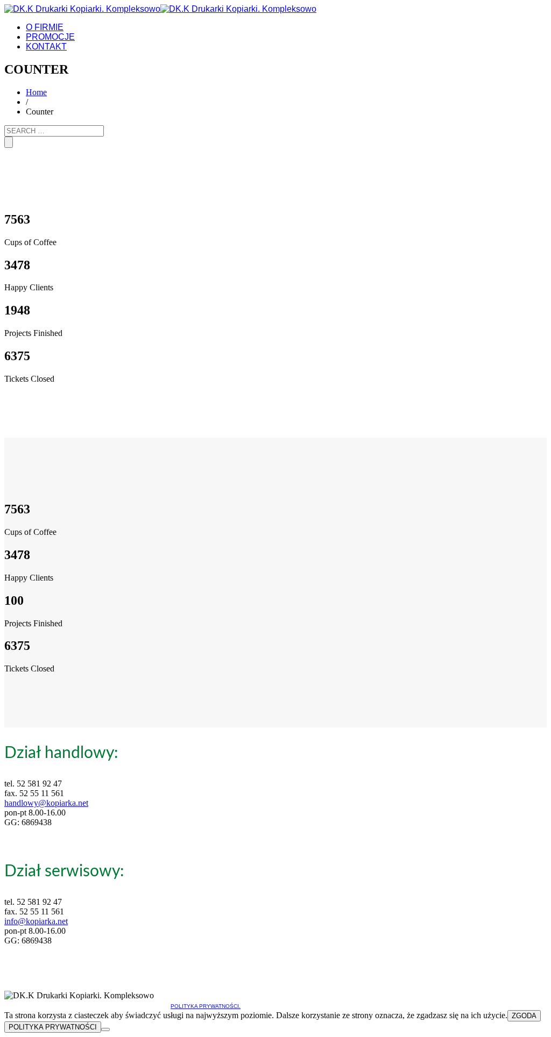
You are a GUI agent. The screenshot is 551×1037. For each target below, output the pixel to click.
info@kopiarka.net (36, 921)
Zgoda (524, 1016)
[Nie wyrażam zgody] (105, 1029)
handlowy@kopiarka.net (46, 802)
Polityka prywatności (53, 1027)
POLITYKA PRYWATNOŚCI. (206, 1006)
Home (36, 92)
